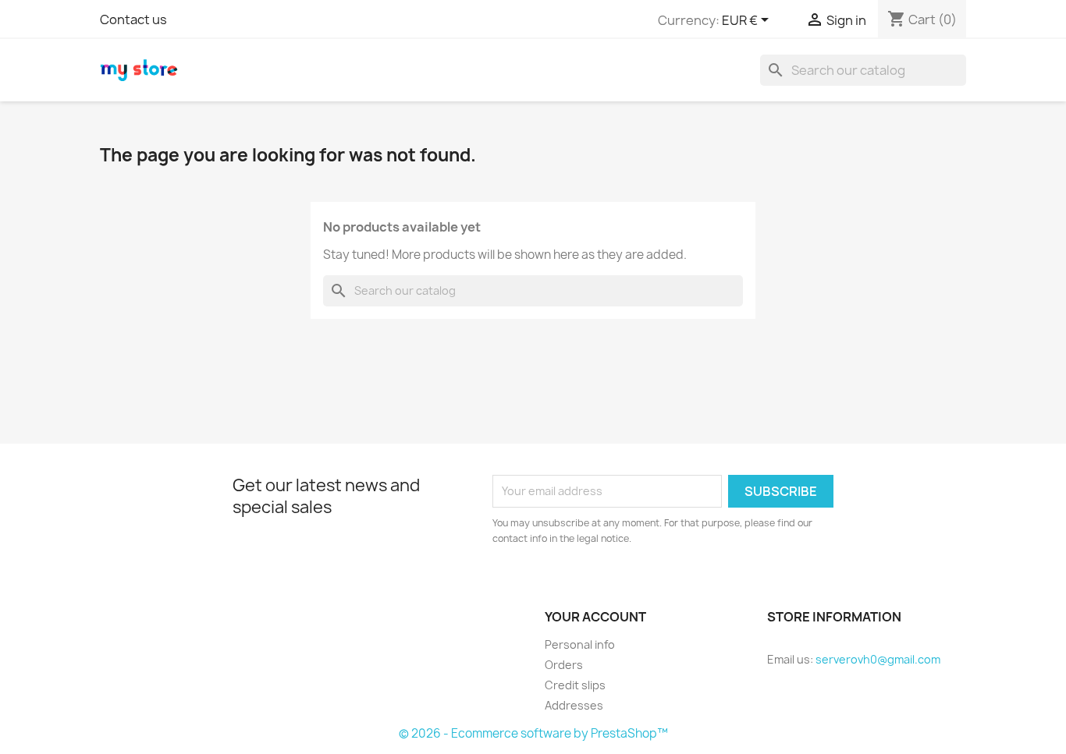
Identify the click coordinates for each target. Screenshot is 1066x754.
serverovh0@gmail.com (877, 659)
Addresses (574, 705)
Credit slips (575, 685)
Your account (595, 616)
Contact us (133, 19)
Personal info (580, 644)
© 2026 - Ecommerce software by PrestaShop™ (533, 733)
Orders (564, 664)
